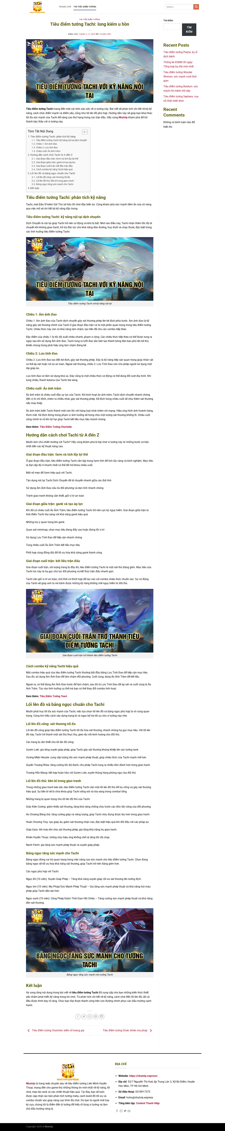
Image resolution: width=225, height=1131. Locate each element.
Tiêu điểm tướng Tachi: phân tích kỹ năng (52, 136)
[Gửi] (196, 7)
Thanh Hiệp (105, 34)
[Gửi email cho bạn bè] (90, 1016)
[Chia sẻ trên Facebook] (78, 1016)
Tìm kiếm (168, 20)
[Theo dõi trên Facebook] (117, 1111)
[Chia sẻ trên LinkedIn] (101, 1016)
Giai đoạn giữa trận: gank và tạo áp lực (55, 162)
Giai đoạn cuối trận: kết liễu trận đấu (54, 166)
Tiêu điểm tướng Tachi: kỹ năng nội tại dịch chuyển (61, 140)
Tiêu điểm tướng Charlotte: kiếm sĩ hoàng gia (57, 1030)
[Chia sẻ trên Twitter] (83, 1016)
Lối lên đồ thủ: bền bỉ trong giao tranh (55, 180)
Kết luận (34, 188)
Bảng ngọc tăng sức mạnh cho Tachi (54, 184)
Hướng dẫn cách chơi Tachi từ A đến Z (51, 154)
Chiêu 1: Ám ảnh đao (46, 144)
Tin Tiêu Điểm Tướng (84, 6)
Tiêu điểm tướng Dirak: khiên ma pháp (125, 1030)
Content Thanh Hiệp (148, 1103)
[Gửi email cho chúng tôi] (129, 1111)
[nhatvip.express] (40, 7)
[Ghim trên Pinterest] (95, 1016)
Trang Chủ (65, 6)
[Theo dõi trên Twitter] (125, 1111)
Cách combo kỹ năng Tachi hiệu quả (54, 169)
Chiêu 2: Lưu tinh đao (47, 147)
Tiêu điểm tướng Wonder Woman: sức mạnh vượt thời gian (180, 76)
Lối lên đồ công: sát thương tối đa (53, 177)
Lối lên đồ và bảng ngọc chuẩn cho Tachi (52, 173)
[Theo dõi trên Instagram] (121, 1111)
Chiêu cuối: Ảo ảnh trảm (48, 151)
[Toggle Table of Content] (83, 132)
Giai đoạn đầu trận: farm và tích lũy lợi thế (57, 158)
